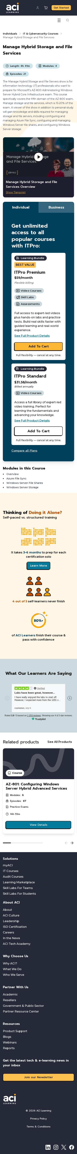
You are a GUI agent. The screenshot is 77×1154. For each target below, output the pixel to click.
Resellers (9, 1000)
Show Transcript (16, 192)
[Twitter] (63, 1147)
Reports (9, 1048)
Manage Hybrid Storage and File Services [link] (28, 37)
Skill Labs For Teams (18, 888)
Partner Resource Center (21, 1011)
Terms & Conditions (38, 1126)
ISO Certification (15, 926)
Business (56, 207)
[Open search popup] (67, 20)
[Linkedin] (47, 1147)
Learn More (38, 566)
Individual (20, 207)
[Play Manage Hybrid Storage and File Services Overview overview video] (38, 157)
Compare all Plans (24, 451)
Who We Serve (13, 974)
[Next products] (72, 843)
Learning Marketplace (19, 882)
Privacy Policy (38, 1119)
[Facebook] (71, 1147)
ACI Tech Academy (16, 943)
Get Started (61, 8)
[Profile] (37, 8)
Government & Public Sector (23, 1005)
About (7, 909)
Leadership (11, 921)
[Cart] (46, 8)
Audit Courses (13, 876)
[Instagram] (55, 1147)
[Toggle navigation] (59, 20)
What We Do (12, 969)
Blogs (7, 1036)
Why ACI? (10, 963)
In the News (11, 938)
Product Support (15, 1031)
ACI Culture (11, 915)
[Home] (12, 7)
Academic (10, 994)
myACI (8, 865)
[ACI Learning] (38, 1099)
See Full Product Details (32, 335)
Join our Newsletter (38, 1077)
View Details (38, 825)
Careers (8, 932)
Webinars (10, 1042)
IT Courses (10, 871)
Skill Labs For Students (19, 893)
